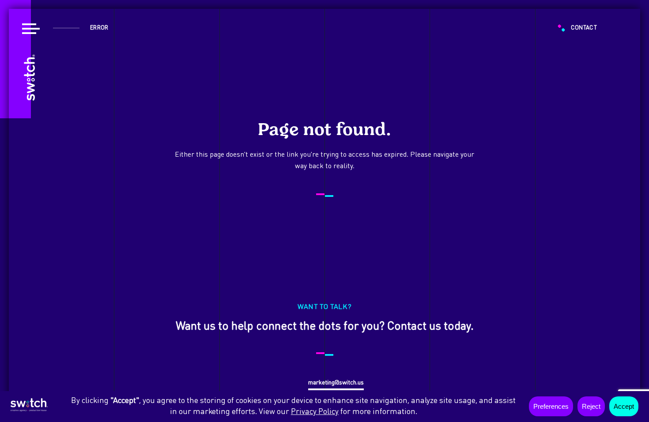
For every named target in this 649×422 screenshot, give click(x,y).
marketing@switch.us (336, 383)
